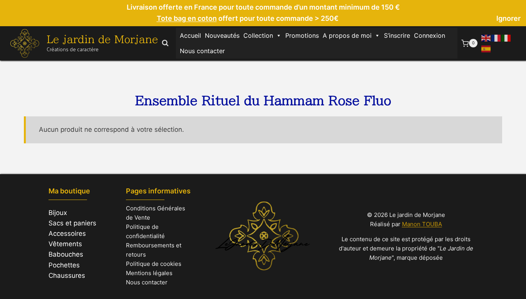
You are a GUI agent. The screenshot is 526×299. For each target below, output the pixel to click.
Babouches (66, 254)
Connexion (429, 35)
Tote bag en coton (187, 18)
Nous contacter (202, 51)
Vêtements (65, 244)
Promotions (302, 35)
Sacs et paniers (72, 223)
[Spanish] (486, 48)
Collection (258, 35)
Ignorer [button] (508, 18)
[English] (486, 38)
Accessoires (67, 233)
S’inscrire (397, 35)
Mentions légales (149, 273)
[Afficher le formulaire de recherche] (165, 43)
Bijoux (58, 213)
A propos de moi (347, 35)
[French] (496, 38)
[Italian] (506, 38)
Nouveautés (222, 35)
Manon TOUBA (422, 224)
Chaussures (67, 275)
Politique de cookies (153, 263)
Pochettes (64, 265)
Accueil (190, 35)
